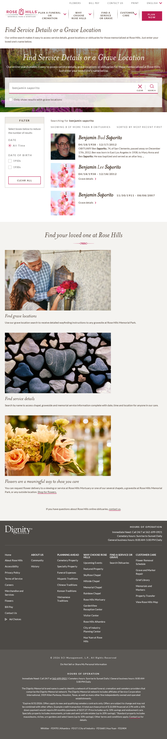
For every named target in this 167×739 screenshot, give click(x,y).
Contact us (134, 716)
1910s (17, 160)
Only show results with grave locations (38, 99)
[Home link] (21, 12)
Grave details (85, 178)
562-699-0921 (153, 531)
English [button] (152, 3)
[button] (135, 4)
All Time (19, 145)
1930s (17, 167)
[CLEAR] (140, 86)
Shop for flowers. (47, 491)
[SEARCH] (152, 86)
